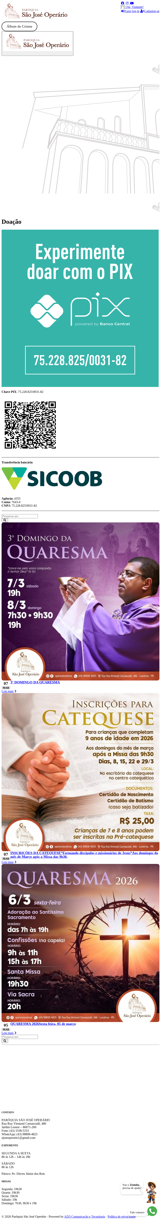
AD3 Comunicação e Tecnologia (84, 1216)
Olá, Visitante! (134, 7)
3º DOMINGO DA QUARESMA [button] (35, 682)
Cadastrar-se (151, 11)
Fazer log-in (131, 11)
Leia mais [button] (8, 691)
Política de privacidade (122, 1216)
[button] (123, 3)
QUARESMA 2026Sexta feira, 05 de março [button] (43, 1024)
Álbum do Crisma (19, 26)
